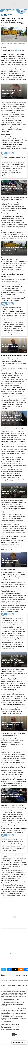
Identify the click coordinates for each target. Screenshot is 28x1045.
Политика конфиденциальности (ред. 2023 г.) (12, 1003)
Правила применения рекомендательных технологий (12, 1005)
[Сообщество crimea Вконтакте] (9, 969)
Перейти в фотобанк (22, 43)
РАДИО (19, 985)
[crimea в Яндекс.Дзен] (15, 969)
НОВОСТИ (3, 985)
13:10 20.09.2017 (4, 25)
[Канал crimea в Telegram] (3, 969)
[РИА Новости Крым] (6, 15)
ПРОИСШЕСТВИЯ (18, 981)
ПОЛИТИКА (4, 981)
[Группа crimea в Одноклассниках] (21, 969)
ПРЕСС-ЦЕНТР (12, 985)
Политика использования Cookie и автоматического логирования (10, 1000)
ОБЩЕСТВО (11, 981)
